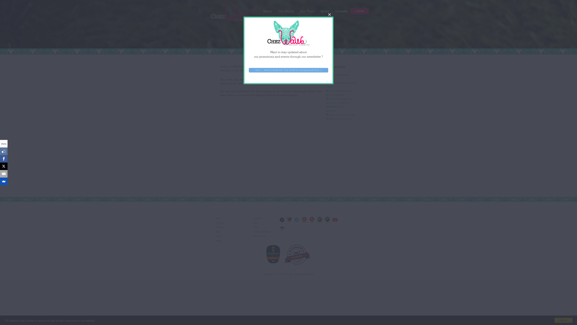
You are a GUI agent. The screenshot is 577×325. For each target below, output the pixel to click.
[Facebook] (4, 158)
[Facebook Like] (4, 151)
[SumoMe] (4, 181)
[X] (4, 166)
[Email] (4, 174)
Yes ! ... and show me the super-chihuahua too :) (288, 70)
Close (330, 15)
